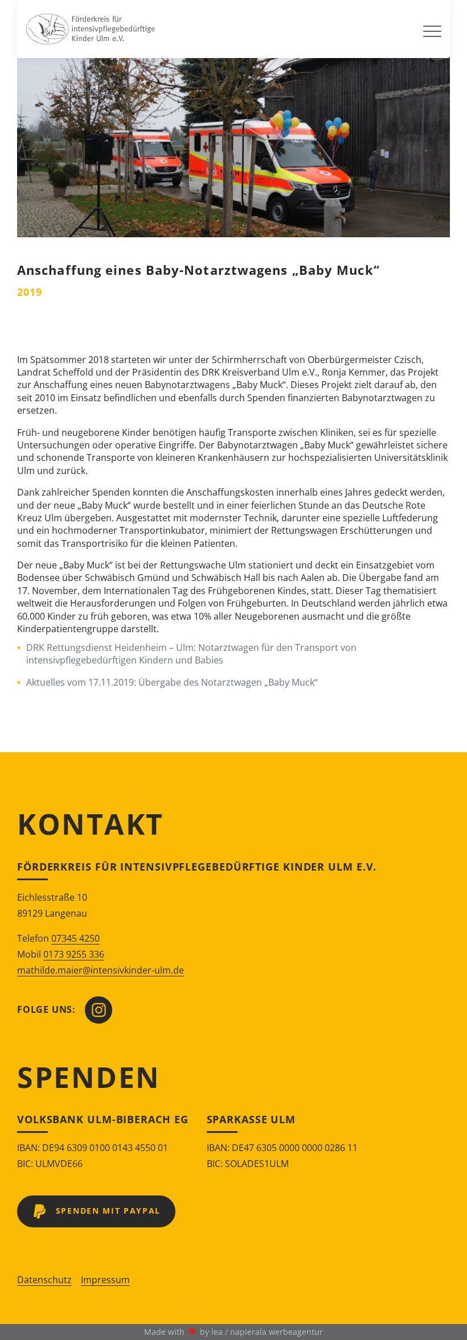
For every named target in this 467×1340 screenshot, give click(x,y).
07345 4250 (75, 938)
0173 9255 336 (73, 954)
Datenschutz (44, 1279)
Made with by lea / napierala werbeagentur (233, 1331)
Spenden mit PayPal (108, 1210)
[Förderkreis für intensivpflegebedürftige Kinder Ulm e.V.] (90, 29)
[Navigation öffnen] (432, 29)
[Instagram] (98, 1010)
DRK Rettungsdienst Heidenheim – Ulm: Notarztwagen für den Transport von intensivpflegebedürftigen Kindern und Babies (191, 653)
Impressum (105, 1279)
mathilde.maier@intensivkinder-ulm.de (100, 970)
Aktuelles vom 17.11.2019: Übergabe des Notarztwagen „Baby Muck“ (172, 682)
